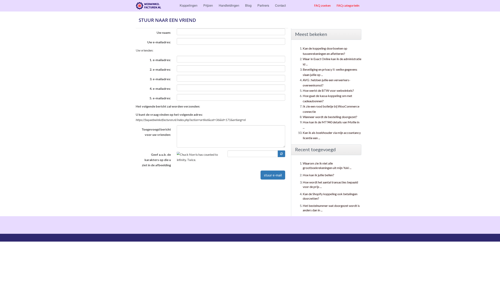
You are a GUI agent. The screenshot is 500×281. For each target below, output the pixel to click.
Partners (263, 5)
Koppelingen (188, 5)
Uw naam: (164, 32)
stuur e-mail (273, 175)
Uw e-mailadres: (159, 42)
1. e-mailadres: (160, 60)
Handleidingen (229, 5)
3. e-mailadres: (160, 79)
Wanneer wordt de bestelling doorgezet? (330, 117)
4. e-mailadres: (160, 88)
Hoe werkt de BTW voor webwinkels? (328, 90)
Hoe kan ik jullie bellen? (318, 175)
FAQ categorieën (348, 5)
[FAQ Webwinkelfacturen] (148, 6)
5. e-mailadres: (160, 98)
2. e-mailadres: (160, 69)
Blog (248, 5)
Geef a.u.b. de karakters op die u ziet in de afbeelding (156, 160)
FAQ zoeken (322, 5)
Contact (280, 5)
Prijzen (208, 5)
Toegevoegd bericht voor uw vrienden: (156, 131)
